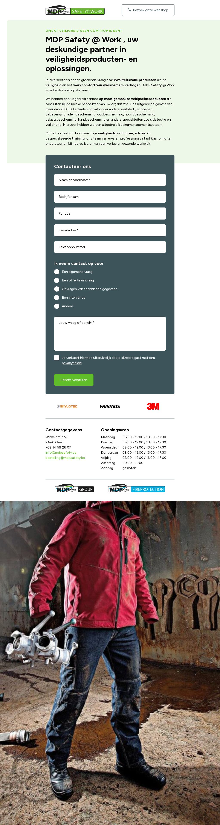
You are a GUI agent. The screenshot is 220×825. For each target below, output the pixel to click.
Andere (67, 306)
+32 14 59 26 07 (58, 447)
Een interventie (74, 297)
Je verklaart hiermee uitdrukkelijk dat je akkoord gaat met (108, 360)
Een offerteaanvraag (78, 280)
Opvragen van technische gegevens (89, 289)
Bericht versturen (73, 380)
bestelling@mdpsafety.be (65, 458)
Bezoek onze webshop (150, 10)
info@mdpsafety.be (61, 452)
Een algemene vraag (77, 272)
